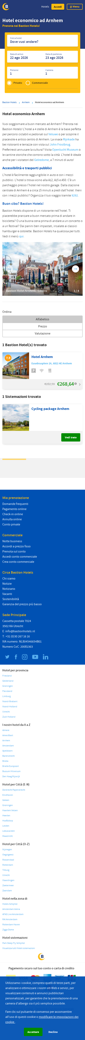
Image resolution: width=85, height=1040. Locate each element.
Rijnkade (69, 139)
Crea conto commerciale (18, 562)
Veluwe (53, 134)
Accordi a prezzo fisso (16, 546)
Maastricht (7, 836)
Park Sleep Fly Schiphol (13, 943)
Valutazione (42, 333)
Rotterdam (7, 865)
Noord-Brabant (9, 701)
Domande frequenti (15, 504)
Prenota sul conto (14, 551)
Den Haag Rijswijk (11, 776)
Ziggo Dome (8, 929)
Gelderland (7, 681)
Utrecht (6, 711)
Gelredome (41, 160)
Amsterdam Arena (11, 909)
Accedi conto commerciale (19, 556)
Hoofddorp (7, 820)
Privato (17, 83)
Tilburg (5, 870)
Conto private (11, 524)
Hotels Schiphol (9, 904)
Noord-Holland (9, 706)
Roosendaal (8, 859)
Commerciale (40, 83)
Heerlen (6, 815)
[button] (57, 7)
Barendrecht (8, 756)
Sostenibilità (10, 599)
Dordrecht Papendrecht (13, 790)
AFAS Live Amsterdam (13, 914)
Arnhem (6, 740)
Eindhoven (7, 795)
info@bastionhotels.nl (20, 631)
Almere (5, 730)
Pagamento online (14, 509)
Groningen (7, 686)
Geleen (5, 800)
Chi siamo (8, 578)
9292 (75, 195)
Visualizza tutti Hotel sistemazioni (18, 948)
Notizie (7, 584)
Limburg (6, 696)
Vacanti (7, 594)
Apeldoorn (7, 751)
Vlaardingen (8, 880)
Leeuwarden (8, 831)
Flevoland (7, 691)
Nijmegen (7, 849)
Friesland (7, 675)
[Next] (75, 268)
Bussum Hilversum (11, 771)
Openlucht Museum (65, 149)
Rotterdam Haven (11, 924)
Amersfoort (7, 735)
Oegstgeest (7, 854)
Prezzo (42, 326)
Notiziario (8, 589)
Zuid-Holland (8, 717)
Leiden (5, 826)
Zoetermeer (8, 885)
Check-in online (12, 514)
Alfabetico (42, 319)
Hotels (45, 6)
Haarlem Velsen (10, 810)
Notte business (12, 541)
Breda (5, 761)
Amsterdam (8, 745)
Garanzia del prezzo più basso (22, 604)
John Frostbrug (60, 144)
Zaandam (7, 890)
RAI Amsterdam (9, 919)
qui (21, 236)
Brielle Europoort (10, 766)
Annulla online (12, 519)
